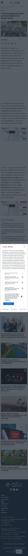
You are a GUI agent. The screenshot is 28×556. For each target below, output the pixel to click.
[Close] (24, 246)
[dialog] (14, 278)
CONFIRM (8, 303)
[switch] (22, 277)
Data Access (14, 309)
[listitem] (14, 273)
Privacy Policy (22, 309)
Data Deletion (5, 309)
